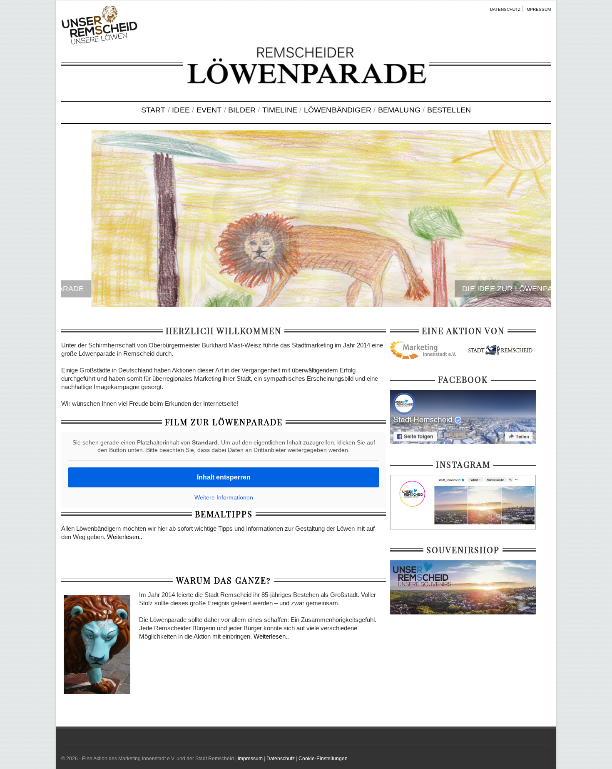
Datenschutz (280, 759)
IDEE (181, 110)
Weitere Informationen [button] (223, 497)
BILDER (242, 110)
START (153, 110)
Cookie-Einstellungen (323, 759)
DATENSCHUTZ (505, 9)
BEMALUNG (399, 110)
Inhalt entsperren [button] (224, 477)
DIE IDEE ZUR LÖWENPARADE (487, 289)
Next (534, 220)
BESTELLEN (449, 110)
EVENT (209, 110)
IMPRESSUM (538, 9)
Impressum (250, 759)
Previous (78, 220)
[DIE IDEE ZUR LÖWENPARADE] (306, 218)
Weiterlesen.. (124, 536)
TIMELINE (279, 110)
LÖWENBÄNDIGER (337, 110)
